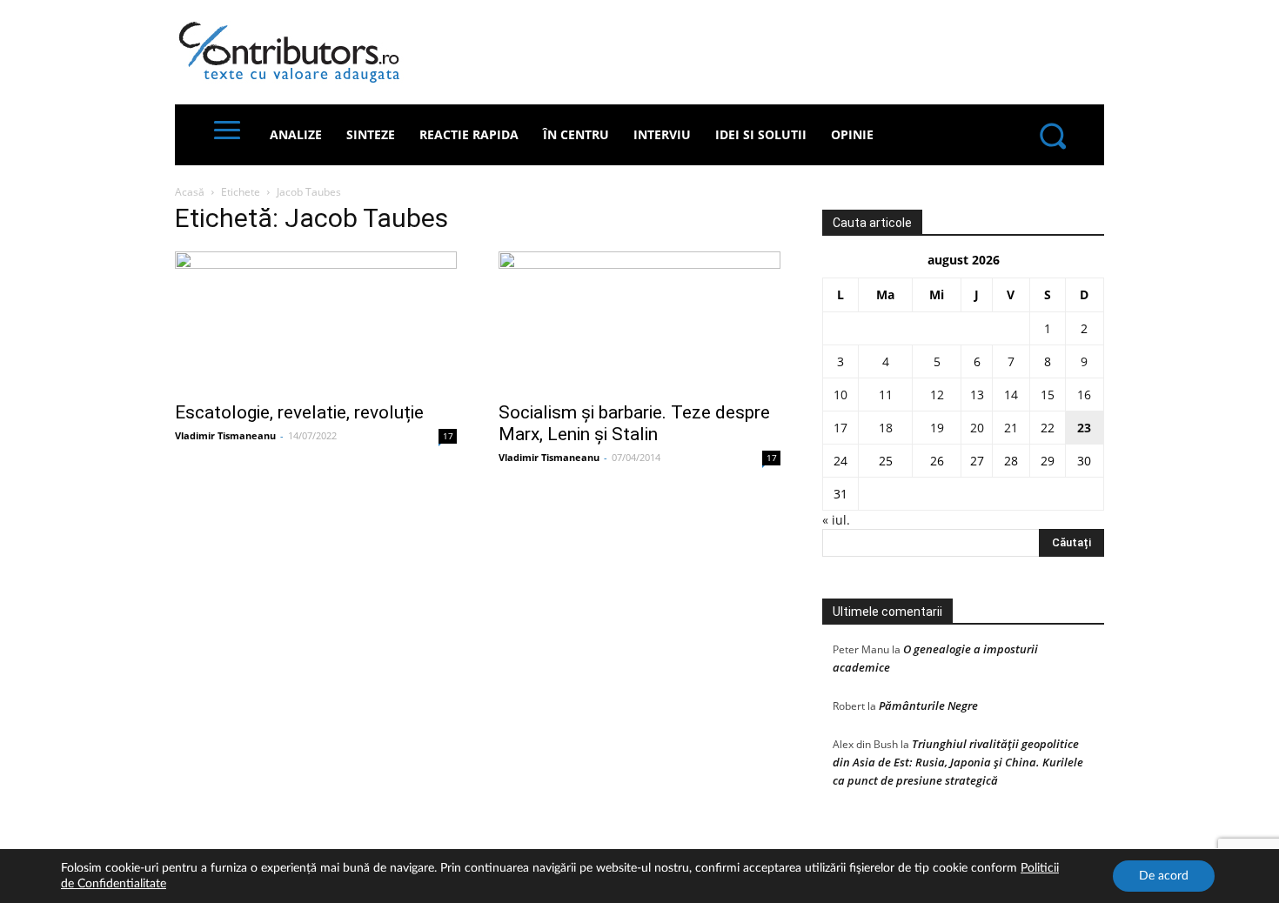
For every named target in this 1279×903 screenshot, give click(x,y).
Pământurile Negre (928, 705)
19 (937, 427)
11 (886, 394)
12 (937, 394)
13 (977, 394)
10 (840, 394)
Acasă (189, 191)
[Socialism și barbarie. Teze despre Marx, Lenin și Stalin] (639, 321)
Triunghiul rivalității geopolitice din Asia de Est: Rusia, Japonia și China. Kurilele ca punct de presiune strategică (958, 762)
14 (1011, 394)
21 (1011, 427)
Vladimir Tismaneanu (225, 435)
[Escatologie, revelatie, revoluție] (316, 321)
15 (1048, 394)
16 (1084, 394)
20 (977, 427)
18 (886, 427)
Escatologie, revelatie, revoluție (299, 412)
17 (448, 436)
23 (1084, 427)
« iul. (836, 520)
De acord (1164, 876)
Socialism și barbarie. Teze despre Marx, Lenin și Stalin (634, 423)
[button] (1051, 134)
